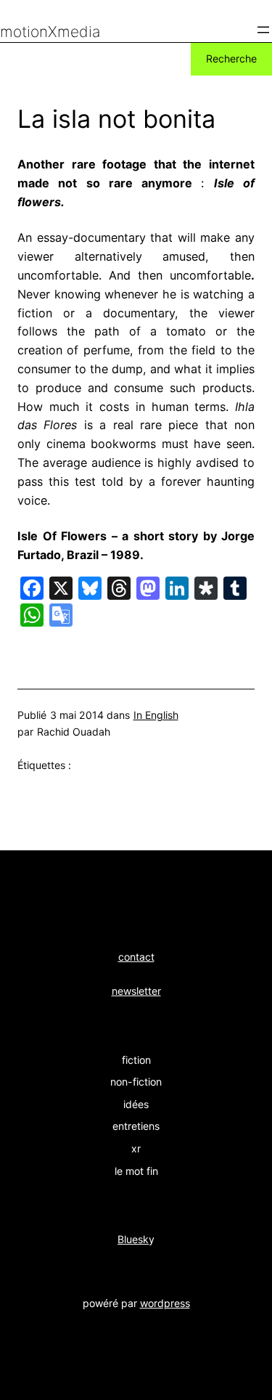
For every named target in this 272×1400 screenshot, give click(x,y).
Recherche (231, 58)
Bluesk (133, 1239)
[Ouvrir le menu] (263, 29)
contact (136, 957)
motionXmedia (50, 32)
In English (155, 715)
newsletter (136, 991)
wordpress (165, 1303)
